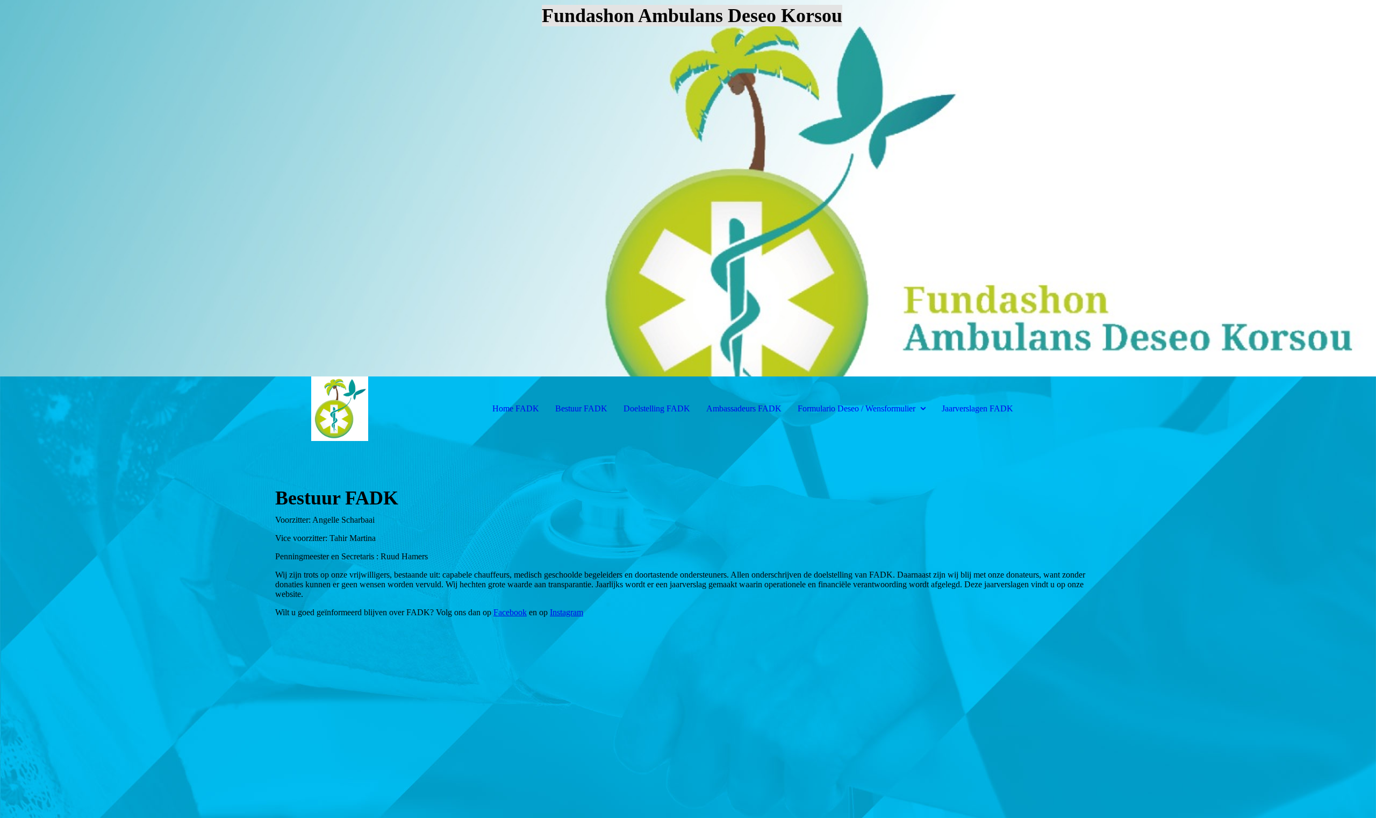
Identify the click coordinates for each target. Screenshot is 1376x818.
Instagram (566, 612)
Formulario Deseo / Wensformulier (858, 408)
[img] (688, 188)
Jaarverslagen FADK (977, 408)
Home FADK (515, 408)
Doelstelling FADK (657, 408)
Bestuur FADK (581, 408)
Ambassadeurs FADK (744, 408)
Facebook (510, 612)
